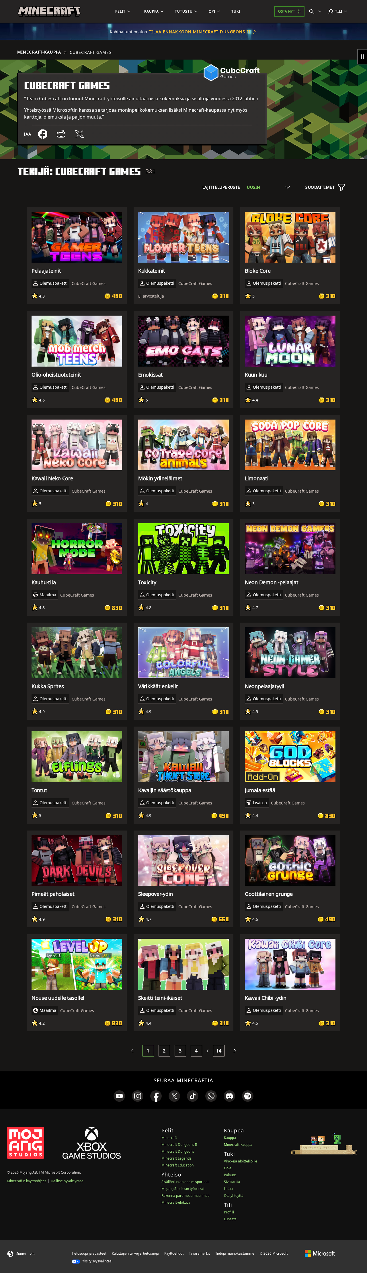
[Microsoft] (320, 1253)
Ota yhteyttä (233, 1195)
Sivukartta (232, 1181)
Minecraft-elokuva (175, 1202)
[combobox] (268, 187)
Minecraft (169, 1137)
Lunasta (230, 1219)
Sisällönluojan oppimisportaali (185, 1181)
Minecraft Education (177, 1165)
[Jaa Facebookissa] (42, 134)
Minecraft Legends (176, 1158)
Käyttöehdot (174, 1253)
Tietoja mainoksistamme (234, 1253)
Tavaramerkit (199, 1253)
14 (219, 1051)
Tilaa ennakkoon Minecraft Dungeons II (199, 31)
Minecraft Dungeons (177, 1151)
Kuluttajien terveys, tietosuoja (135, 1253)
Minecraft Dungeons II (179, 1144)
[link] (119, 1096)
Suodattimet (320, 187)
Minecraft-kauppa (39, 52)
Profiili (229, 1212)
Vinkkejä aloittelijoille (240, 1161)
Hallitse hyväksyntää (67, 1181)
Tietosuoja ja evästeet (89, 1253)
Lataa (228, 1188)
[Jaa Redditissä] (61, 134)
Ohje (227, 1168)
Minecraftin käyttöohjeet (26, 1181)
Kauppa (230, 1137)
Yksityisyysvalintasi (96, 1261)
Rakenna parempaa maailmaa (185, 1195)
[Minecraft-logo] (49, 11)
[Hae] (316, 11)
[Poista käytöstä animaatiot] (362, 56)
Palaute (230, 1174)
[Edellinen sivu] (132, 1050)
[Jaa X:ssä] (79, 134)
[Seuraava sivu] (235, 1050)
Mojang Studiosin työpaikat (182, 1188)
